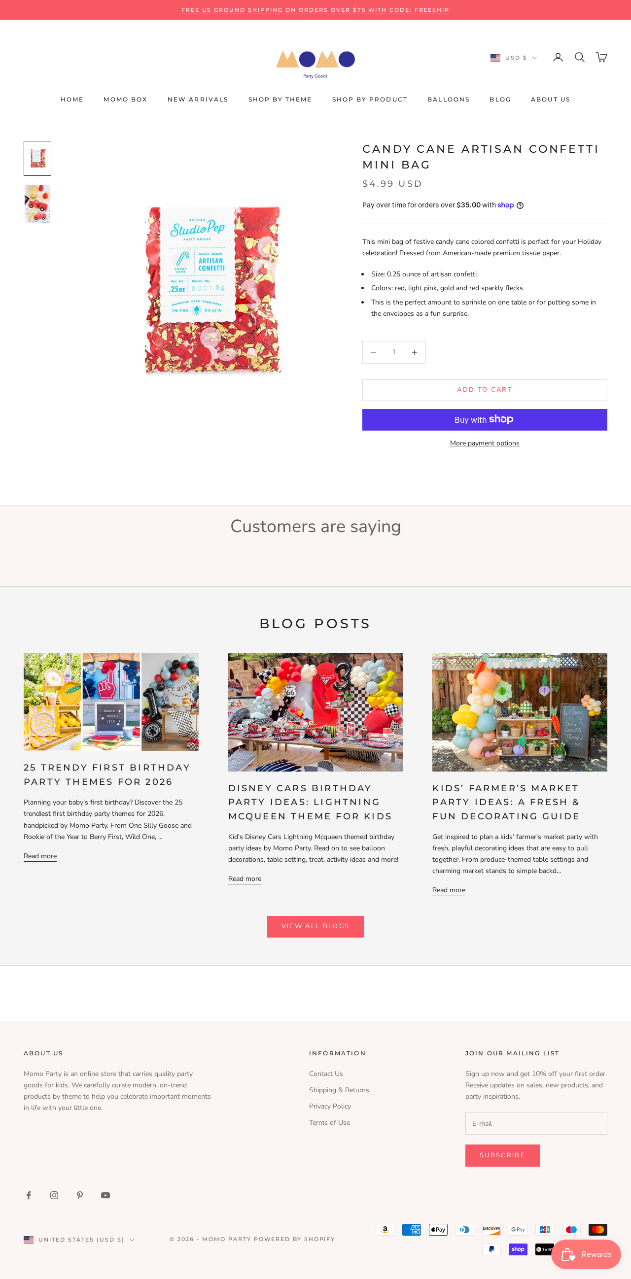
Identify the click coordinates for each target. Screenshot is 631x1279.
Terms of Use (329, 1122)
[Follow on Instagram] (54, 1195)
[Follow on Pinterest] (80, 1195)
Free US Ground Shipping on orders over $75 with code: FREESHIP (315, 9)
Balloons (448, 99)
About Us (550, 99)
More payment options (485, 442)
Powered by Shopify (295, 1239)
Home (72, 99)
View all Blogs (315, 926)
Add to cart (485, 389)
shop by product (370, 99)
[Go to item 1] (37, 158)
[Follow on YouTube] (105, 1195)
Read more (40, 856)
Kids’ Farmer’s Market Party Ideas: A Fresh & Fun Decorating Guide (506, 802)
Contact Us (326, 1073)
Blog (500, 99)
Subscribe (503, 1155)
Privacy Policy (330, 1106)
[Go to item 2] (37, 204)
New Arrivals (198, 99)
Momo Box (125, 99)
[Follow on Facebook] (29, 1195)
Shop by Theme (280, 99)
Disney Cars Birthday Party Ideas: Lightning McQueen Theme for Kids (310, 802)
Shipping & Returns (339, 1090)
